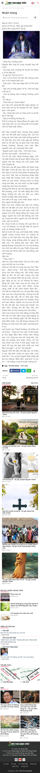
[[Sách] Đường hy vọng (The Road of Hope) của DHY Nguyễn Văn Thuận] (5, 607)
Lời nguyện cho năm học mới (22, 613)
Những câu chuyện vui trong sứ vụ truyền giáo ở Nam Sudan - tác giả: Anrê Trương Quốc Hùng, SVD (19, 546)
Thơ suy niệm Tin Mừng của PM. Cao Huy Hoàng (17, 657)
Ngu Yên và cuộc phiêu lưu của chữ (13, 633)
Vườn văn (33, 764)
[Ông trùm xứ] (5, 597)
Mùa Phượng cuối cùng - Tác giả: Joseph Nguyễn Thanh (19, 413)
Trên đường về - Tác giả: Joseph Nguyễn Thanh (19, 479)
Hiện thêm (34, 383)
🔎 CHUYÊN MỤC (7, 682)
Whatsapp (28, 370)
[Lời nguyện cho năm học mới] (5, 616)
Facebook (16, 371)
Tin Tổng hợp (23, 764)
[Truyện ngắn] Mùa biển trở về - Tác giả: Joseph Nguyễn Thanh (19, 580)
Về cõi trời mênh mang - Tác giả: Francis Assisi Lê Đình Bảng (10, 732)
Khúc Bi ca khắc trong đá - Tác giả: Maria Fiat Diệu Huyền (18, 512)
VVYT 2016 (12, 8)
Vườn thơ (15, 766)
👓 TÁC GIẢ (24, 682)
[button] (38, 3)
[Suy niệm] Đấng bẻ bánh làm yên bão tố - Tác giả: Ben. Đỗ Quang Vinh (29, 733)
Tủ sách (6, 764)
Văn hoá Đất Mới (9, 638)
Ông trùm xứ (16, 594)
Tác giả (13, 764)
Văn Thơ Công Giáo (10, 647)
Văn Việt (5, 631)
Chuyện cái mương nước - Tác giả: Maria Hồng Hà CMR (19, 447)
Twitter (23, 370)
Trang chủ (5, 8)
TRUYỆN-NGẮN (14, 366)
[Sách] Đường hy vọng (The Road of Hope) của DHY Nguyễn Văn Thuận (24, 605)
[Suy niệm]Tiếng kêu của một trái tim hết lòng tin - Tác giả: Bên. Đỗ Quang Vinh (29, 708)
